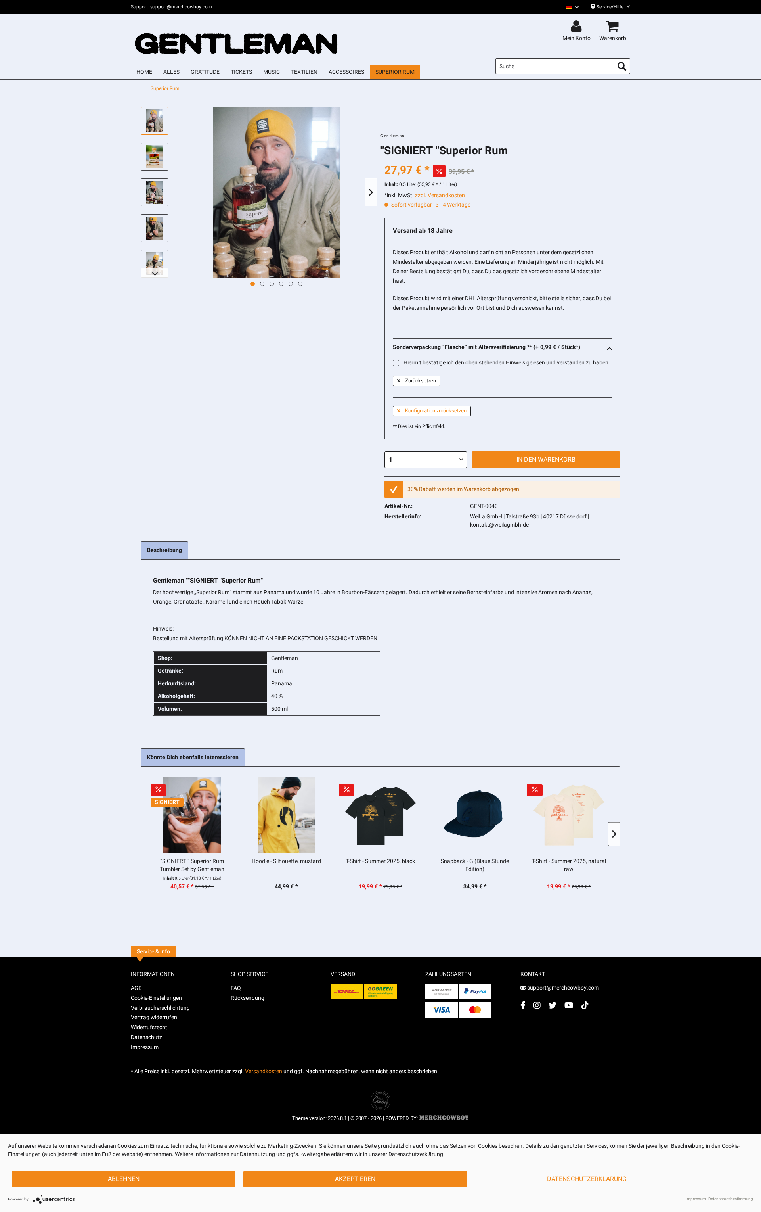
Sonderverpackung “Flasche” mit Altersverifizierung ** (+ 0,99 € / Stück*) (486, 347)
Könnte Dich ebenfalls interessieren (193, 757)
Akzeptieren (355, 1179)
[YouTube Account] (569, 1005)
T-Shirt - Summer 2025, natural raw (569, 865)
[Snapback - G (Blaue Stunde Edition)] (475, 815)
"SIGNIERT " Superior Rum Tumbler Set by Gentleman (192, 865)
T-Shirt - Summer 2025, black (380, 861)
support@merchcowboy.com (563, 988)
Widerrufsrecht (149, 1027)
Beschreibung (164, 550)
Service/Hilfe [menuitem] (610, 6)
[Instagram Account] (537, 1005)
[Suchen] (622, 66)
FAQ (236, 988)
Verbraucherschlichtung (160, 1008)
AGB (136, 988)
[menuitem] (569, 7)
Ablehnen (124, 1179)
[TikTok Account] (585, 1005)
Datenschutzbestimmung (730, 1199)
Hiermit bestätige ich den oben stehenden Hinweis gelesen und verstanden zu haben (505, 363)
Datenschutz (146, 1037)
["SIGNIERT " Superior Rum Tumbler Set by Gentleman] (192, 815)
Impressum (145, 1047)
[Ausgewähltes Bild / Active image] (252, 284)
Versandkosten (263, 1071)
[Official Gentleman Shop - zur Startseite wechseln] (236, 36)
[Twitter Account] (552, 1005)
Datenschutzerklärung (587, 1179)
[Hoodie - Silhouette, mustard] (286, 815)
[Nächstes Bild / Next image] (262, 284)
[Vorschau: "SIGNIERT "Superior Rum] (154, 121)
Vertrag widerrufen (154, 1017)
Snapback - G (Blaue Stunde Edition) (475, 865)
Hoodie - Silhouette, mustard (286, 861)
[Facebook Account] (523, 1005)
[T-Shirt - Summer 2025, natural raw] (569, 815)
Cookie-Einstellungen (156, 998)
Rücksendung (247, 998)
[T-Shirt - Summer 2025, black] (380, 815)
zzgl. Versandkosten (440, 195)
